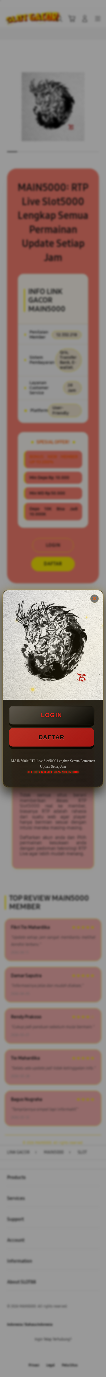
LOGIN (51, 715)
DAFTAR (51, 737)
